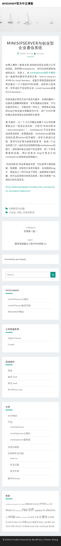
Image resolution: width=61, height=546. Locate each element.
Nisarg (55, 539)
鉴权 (47, 526)
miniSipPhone (17, 427)
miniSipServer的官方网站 (42, 72)
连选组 (42, 526)
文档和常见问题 (17, 208)
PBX (25, 510)
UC (7, 517)
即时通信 (15, 522)
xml (28, 517)
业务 (32, 517)
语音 (13, 526)
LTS (13, 510)
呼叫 (20, 522)
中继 (36, 517)
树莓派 (41, 522)
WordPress (37, 539)
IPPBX (42, 503)
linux (9, 510)
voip (11, 516)
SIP (31, 509)
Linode (11, 344)
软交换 (32, 526)
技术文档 (14, 471)
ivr (51, 503)
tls (44, 510)
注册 (45, 522)
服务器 (35, 522)
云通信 (43, 517)
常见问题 (14, 464)
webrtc (18, 517)
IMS (37, 504)
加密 (9, 522)
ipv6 (48, 504)
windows (24, 517)
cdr (20, 504)
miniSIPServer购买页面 (19, 305)
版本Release (14, 478)
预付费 (51, 526)
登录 (10, 370)
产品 (10, 422)
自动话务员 (28, 212)
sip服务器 (38, 510)
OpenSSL (19, 511)
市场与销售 (13, 447)
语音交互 (18, 526)
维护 (49, 522)
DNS (34, 504)
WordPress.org (15, 389)
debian (28, 503)
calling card (14, 504)
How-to (14, 458)
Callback (8, 504)
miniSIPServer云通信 (18, 299)
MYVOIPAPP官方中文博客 (17, 3)
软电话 (37, 526)
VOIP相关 (12, 415)
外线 (24, 521)
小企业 (12, 212)
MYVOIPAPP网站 (16, 311)
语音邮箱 (25, 526)
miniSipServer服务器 (20, 439)
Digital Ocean (14, 338)
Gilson (40, 53)
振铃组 (29, 522)
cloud (23, 504)
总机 (19, 212)
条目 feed (12, 376)
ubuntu (50, 510)
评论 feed (12, 383)
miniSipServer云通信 (20, 433)
